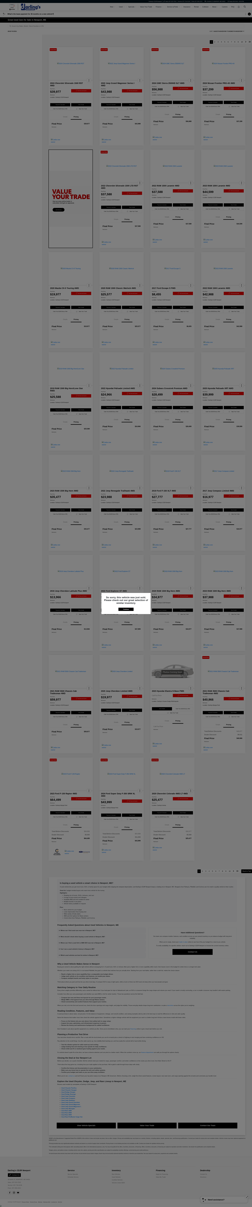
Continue (126, 609)
